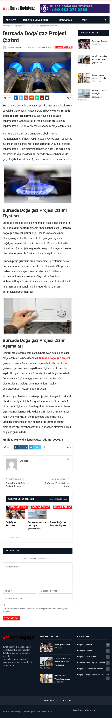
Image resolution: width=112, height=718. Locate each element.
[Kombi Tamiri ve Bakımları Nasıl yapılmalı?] (84, 59)
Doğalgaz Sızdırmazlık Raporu (90, 669)
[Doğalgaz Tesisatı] (15, 512)
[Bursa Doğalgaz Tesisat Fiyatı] (59, 512)
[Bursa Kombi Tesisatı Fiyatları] (84, 78)
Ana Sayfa (11, 20)
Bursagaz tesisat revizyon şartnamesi (99, 93)
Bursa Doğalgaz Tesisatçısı (84, 710)
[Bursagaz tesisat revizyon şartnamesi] (37, 512)
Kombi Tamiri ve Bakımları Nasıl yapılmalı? (99, 59)
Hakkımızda (50, 700)
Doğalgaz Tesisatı (63, 47)
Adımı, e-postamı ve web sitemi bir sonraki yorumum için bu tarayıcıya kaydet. (36, 610)
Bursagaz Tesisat (18, 507)
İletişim (67, 700)
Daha (84, 20)
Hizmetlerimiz (65, 20)
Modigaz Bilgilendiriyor (35, 20)
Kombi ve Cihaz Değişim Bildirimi (91, 663)
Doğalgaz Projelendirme (87, 657)
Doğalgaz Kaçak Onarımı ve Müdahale (93, 675)
